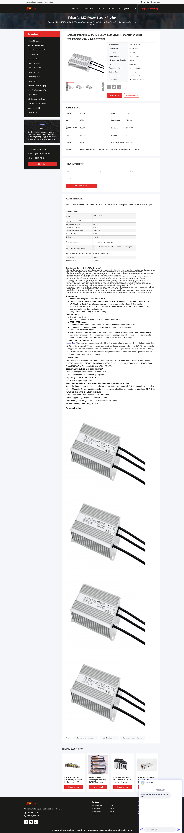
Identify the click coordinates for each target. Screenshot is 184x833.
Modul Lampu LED (34, 77)
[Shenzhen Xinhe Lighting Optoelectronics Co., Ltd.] (31, 8)
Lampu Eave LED (33, 59)
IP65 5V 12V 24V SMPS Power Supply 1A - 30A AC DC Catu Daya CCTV (73, 779)
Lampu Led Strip (33, 81)
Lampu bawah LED (34, 108)
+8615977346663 (45, 154)
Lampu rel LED (32, 112)
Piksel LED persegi (34, 63)
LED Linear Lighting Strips (36, 99)
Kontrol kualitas (96, 811)
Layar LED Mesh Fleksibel (36, 50)
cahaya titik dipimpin (35, 41)
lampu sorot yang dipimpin (37, 103)
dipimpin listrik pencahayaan (132, 738)
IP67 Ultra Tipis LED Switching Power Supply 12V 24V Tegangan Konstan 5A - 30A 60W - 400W (97, 779)
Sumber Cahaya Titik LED (36, 45)
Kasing (112, 808)
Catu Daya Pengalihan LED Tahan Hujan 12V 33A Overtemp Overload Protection (122, 779)
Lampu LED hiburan (34, 68)
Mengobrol (42, 164)
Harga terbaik (114, 95)
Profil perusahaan (97, 805)
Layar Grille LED (33, 94)
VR (135, 8)
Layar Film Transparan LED (37, 90)
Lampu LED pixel (33, 72)
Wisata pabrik (96, 808)
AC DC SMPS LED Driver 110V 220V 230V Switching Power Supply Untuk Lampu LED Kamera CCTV (147, 779)
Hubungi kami (96, 814)
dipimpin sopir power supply (86, 738)
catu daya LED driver (109, 738)
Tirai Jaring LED (33, 54)
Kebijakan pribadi (114, 814)
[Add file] (141, 829)
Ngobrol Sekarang (132, 95)
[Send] (178, 829)
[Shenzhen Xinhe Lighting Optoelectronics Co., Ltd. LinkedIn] (148, 2)
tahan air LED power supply (64, 22)
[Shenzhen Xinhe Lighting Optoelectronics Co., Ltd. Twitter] (144, 2)
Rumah (50, 22)
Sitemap (112, 811)
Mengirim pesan (81, 186)
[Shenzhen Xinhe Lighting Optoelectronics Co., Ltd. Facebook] (141, 2)
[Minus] (178, 782)
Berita (111, 805)
